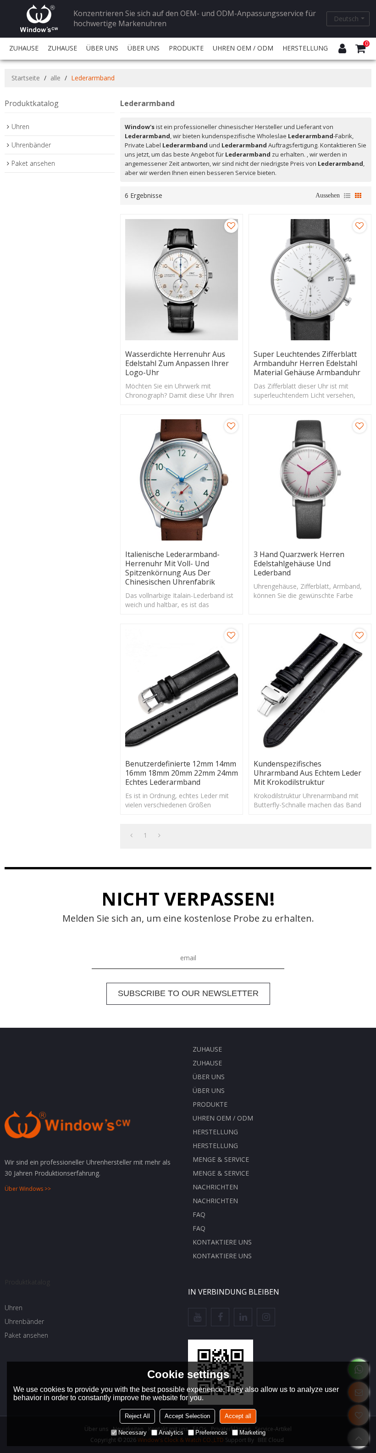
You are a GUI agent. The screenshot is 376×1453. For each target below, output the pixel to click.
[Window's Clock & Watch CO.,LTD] (39, 18)
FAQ (199, 1214)
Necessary (132, 1432)
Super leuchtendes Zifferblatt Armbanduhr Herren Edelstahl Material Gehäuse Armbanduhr (307, 363)
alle (55, 77)
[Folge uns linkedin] (243, 1317)
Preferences (211, 1432)
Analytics (171, 1432)
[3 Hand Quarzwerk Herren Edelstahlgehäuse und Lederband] (310, 480)
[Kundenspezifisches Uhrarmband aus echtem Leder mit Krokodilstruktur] (310, 689)
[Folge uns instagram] (266, 1317)
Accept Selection (187, 1416)
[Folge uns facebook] (220, 1317)
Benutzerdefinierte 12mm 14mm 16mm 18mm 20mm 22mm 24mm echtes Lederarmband (181, 773)
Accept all (238, 1416)
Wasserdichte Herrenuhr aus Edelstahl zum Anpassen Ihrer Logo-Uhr (177, 363)
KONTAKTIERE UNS (222, 1242)
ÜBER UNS (102, 48)
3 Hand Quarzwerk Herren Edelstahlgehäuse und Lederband (299, 563)
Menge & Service (221, 1159)
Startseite (25, 77)
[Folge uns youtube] (197, 1317)
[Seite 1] (131, 835)
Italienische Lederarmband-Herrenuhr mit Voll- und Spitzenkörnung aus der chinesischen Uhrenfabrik (172, 568)
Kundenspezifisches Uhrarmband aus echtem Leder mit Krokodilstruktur (307, 773)
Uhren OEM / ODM (243, 48)
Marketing (252, 1432)
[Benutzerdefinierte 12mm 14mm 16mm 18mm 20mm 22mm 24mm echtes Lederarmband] (181, 689)
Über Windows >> (28, 1189)
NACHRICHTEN (215, 1187)
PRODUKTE (186, 48)
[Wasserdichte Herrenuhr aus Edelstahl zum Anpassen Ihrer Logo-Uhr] (181, 279)
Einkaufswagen (366, 43)
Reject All (137, 1416)
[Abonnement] (188, 994)
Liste (347, 195)
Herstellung (305, 48)
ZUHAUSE (24, 48)
